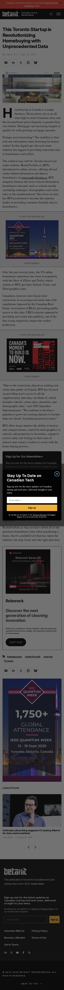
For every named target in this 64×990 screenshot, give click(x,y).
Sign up (32, 508)
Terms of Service (39, 515)
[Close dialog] (57, 474)
